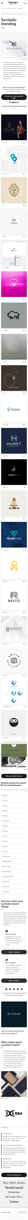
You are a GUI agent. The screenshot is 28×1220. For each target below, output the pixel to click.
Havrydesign (5, 1098)
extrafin (5, 769)
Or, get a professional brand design (14, 106)
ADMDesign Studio (7, 706)
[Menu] (2, 3)
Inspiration (8, 8)
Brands (14, 8)
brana (4, 393)
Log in (25, 3)
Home (3, 8)
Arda (4, 205)
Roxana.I (4, 1029)
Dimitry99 (5, 675)
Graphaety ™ (6, 173)
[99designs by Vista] (13, 3)
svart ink (5, 142)
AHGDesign (6, 487)
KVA (4, 299)
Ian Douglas (24, 59)
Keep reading (16, 1140)
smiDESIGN (6, 267)
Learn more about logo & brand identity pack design (12, 1032)
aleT (4, 518)
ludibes (4, 236)
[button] (26, 1209)
